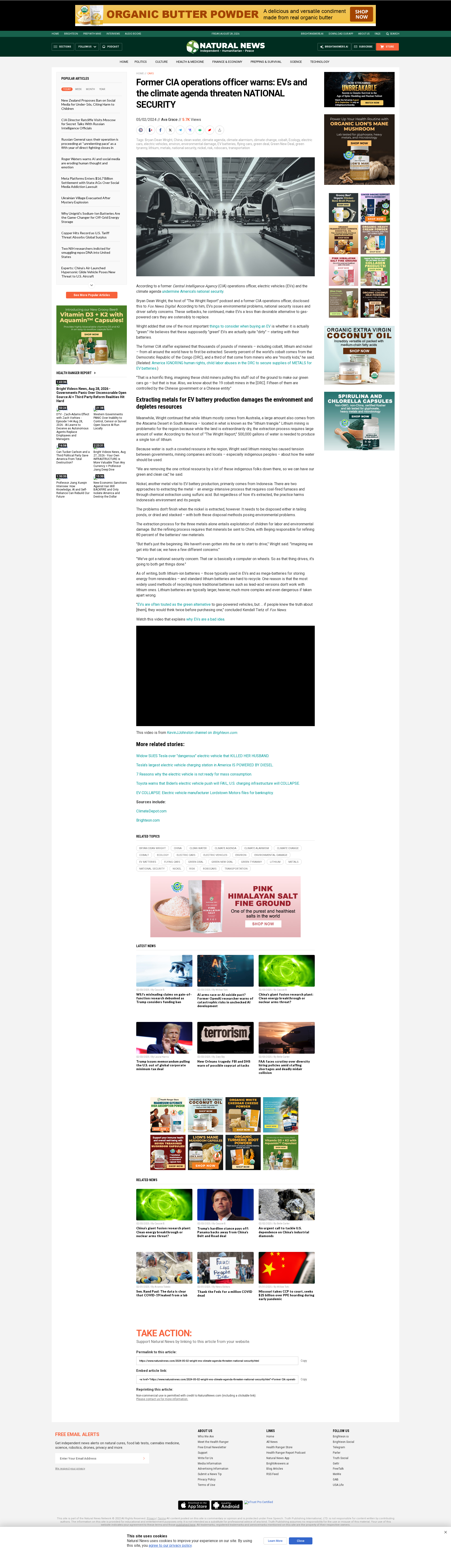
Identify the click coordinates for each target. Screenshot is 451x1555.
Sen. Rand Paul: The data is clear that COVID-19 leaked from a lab (161, 1293)
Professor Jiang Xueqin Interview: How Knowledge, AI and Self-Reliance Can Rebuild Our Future (72, 489)
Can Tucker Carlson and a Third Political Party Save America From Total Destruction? (73, 457)
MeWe (337, 1474)
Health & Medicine (190, 61)
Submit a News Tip (210, 1474)
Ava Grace (169, 119)
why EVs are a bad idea (205, 619)
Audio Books (133, 33)
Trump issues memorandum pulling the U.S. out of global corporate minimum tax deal (163, 1065)
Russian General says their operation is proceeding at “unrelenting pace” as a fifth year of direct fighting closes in (89, 143)
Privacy (151, 1518)
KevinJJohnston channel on (202, 732)
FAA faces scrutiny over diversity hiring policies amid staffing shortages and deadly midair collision (284, 1067)
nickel (202, 148)
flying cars (244, 144)
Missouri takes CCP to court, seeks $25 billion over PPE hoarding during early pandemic (286, 1295)
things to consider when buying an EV (240, 326)
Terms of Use (206, 1485)
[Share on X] (171, 130)
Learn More (275, 1541)
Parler (336, 1452)
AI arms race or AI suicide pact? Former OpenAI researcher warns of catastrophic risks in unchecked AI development (225, 1000)
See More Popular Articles (92, 295)
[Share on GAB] (200, 130)
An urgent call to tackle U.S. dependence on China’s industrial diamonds (284, 1232)
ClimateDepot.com (151, 811)
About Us (363, 33)
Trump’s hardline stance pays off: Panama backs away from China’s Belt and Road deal (223, 1232)
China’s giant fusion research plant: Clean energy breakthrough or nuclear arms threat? (286, 998)
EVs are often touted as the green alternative (174, 604)
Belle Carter (283, 1057)
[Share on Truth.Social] (190, 130)
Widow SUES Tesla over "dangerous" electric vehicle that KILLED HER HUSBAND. (202, 756)
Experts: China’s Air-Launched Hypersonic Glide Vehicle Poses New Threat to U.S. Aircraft (88, 272)
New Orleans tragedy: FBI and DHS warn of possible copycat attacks (223, 1063)
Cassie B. (160, 990)
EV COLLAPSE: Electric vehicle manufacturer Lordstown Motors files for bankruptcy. (205, 793)
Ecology (294, 140)
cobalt (282, 140)
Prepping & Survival (266, 61)
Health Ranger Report (74, 373)
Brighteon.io (341, 1436)
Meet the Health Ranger (213, 1442)
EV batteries (227, 144)
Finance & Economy (227, 61)
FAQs (377, 33)
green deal (261, 144)
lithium (154, 148)
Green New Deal (282, 144)
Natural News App (277, 1458)
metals (165, 148)
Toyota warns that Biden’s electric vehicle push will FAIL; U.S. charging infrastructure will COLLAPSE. (218, 783)
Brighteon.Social (343, 1442)
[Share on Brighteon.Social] (141, 130)
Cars (150, 73)
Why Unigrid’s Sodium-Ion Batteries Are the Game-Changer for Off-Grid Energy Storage (90, 217)
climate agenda (213, 140)
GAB (335, 1479)
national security (184, 148)
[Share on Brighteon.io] (151, 130)
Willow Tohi (222, 990)
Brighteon (71, 33)
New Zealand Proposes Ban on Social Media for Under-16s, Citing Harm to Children (88, 104)
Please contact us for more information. (162, 1399)
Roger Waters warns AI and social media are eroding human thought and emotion (90, 163)
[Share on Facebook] (161, 130)
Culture (161, 61)
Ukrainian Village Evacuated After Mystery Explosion (85, 200)
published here (185, 1524)
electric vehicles (155, 144)
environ (174, 144)
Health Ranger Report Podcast (286, 1452)
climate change (265, 140)
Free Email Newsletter (212, 1447)
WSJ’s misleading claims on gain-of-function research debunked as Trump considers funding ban (164, 998)
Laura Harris (162, 1057)
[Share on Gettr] (210, 130)
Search (394, 33)
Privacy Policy (207, 1479)
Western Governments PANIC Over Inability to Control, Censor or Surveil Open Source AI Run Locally (109, 421)
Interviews (113, 33)
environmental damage (198, 144)
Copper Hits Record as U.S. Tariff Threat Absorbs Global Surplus (85, 235)
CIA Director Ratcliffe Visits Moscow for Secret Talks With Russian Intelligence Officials (88, 124)
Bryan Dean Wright (158, 140)
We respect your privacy (70, 1468)
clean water (192, 140)
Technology (319, 61)
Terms (162, 1518)
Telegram (339, 1447)
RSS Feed (272, 1474)
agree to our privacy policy (170, 1545)
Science (296, 61)
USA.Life (338, 1485)
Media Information (210, 1463)
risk (210, 148)
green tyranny (251, 861)
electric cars (186, 855)
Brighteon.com (148, 820)
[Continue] (144, 1458)
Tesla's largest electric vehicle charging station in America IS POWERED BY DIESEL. (204, 765)
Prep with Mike (92, 33)
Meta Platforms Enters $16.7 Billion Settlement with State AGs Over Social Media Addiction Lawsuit (90, 182)
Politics (141, 61)
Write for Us (205, 1458)
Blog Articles (274, 1468)
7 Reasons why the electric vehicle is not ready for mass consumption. (194, 774)
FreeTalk (338, 1468)
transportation (239, 148)
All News (272, 1442)
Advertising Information (213, 1468)
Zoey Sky (220, 1057)
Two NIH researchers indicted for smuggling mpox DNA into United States (85, 252)
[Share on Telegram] (181, 130)
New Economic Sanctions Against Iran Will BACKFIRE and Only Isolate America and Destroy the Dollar (110, 489)
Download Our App (341, 33)
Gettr (336, 1463)
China (178, 140)
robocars (220, 148)
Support (202, 1452)
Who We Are (206, 1436)
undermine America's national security (192, 291)
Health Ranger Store (279, 1447)
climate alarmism (240, 140)
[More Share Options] (220, 130)
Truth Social (340, 1458)
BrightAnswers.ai (312, 33)
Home (55, 33)
